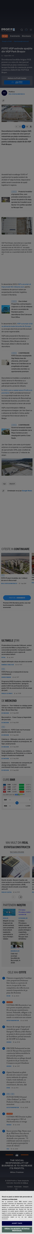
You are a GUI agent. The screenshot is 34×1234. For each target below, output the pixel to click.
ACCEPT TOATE (17, 1223)
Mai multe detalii (14, 1219)
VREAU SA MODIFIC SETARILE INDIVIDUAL (17, 1229)
